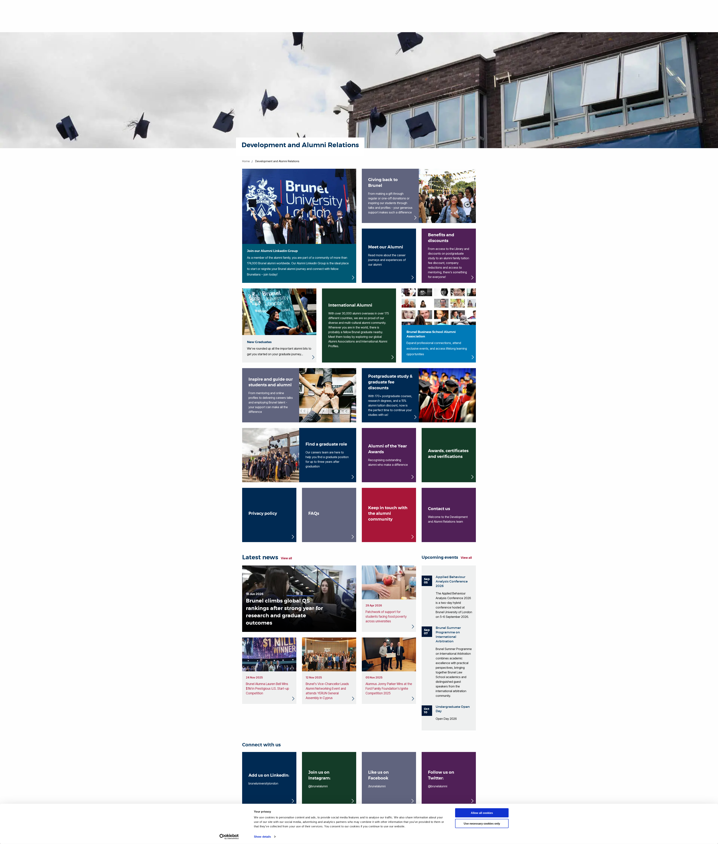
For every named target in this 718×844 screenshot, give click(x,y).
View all (286, 558)
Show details (262, 836)
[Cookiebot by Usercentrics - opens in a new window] (229, 837)
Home (246, 161)
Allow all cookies (482, 812)
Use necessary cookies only (482, 823)
